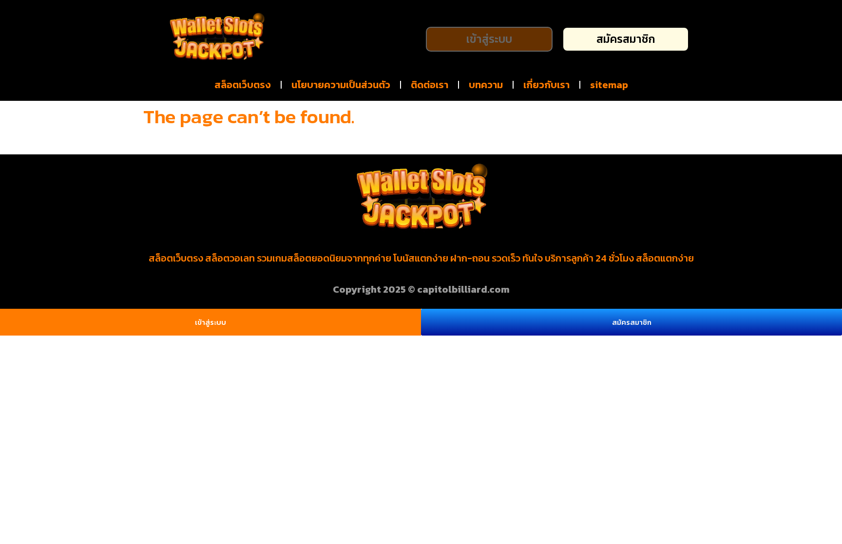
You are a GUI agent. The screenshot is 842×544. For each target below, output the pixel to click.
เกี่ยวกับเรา (546, 84)
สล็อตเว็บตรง (242, 84)
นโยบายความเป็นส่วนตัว (340, 84)
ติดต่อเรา (429, 84)
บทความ (486, 84)
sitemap (609, 84)
